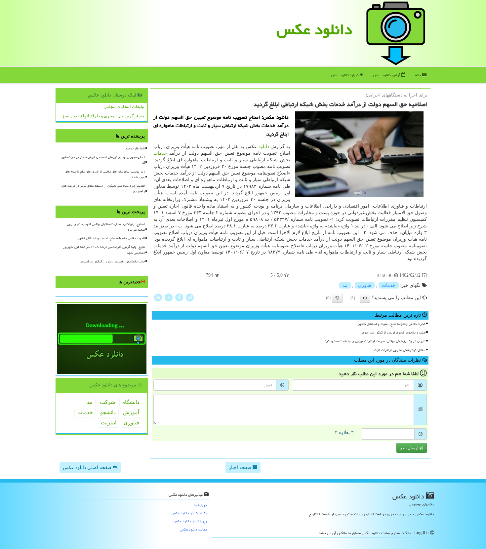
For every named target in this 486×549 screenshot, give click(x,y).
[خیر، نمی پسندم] (337, 298)
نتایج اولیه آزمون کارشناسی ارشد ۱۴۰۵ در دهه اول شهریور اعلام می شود (104, 250)
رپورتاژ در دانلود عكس (190, 521)
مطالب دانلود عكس (193, 529)
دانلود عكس (314, 29)
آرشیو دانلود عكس (387, 74)
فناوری (364, 285)
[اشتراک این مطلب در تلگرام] (189, 296)
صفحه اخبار (241, 467)
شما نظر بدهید (135, 148)
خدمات (160, 153)
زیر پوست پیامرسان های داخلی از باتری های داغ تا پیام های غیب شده (105, 174)
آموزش (131, 412)
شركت (107, 402)
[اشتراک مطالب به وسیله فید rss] (158, 296)
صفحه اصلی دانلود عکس (88, 467)
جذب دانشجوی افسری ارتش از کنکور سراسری (393, 332)
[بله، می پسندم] (365, 298)
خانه (418, 74)
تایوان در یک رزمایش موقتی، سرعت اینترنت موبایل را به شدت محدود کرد (375, 341)
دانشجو (108, 412)
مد (345, 285)
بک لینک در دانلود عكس (189, 513)
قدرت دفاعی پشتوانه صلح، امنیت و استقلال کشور (391, 324)
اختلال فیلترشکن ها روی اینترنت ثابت (399, 350)
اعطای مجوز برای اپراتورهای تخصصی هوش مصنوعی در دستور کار (103, 160)
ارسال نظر (409, 448)
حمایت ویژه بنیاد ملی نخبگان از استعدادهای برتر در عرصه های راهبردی (103, 188)
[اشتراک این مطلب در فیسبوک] (179, 296)
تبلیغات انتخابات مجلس (123, 106)
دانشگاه (130, 402)
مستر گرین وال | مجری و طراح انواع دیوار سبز (103, 115)
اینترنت (108, 422)
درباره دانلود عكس (345, 74)
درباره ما (200, 504)
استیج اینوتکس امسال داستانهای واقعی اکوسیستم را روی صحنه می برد (106, 227)
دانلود (264, 146)
